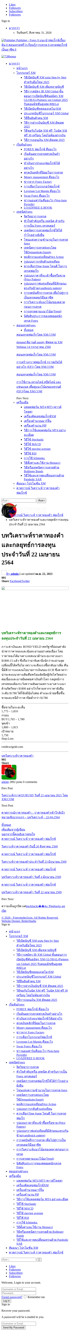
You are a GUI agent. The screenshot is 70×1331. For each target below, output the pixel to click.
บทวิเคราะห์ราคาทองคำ (17, 755)
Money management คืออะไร (41, 177)
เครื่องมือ (22, 402)
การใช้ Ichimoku (34, 458)
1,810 (14, 711)
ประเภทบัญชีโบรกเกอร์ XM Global (46, 113)
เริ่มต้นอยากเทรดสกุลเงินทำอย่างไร (39, 1013)
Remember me (36, 1297)
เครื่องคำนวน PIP (35, 425)
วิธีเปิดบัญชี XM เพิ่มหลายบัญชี (44, 86)
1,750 (4, 735)
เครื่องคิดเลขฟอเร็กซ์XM (40, 416)
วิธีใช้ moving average (37, 448)
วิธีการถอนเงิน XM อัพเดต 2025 (44, 140)
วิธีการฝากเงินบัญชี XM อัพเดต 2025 (39, 986)
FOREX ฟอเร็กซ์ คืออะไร (40, 149)
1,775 (4, 711)
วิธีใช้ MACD (32, 444)
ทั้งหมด (28, 330)
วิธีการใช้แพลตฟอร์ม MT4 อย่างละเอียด (42, 1199)
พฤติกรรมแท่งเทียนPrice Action (44, 257)
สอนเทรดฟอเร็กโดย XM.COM (36, 334)
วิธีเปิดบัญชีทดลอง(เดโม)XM (42, 108)
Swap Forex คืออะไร (37, 195)
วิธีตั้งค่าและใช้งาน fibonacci (42, 462)
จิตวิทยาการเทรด (35, 216)
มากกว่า (14, 28)
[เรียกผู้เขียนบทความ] (8, 778)
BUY (4, 719)
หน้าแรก (22, 68)
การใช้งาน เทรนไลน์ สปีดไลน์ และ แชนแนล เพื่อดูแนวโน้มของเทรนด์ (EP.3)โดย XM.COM (38, 386)
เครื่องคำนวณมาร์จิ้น (37, 421)
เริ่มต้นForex (24, 144)
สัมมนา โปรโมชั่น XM (31, 483)
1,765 (11, 719)
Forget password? (11, 1297)
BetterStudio (28, 921)
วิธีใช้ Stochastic (34, 439)
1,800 (4, 727)
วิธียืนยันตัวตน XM (36, 118)
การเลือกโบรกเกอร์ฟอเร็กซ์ (42, 186)
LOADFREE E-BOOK (38, 207)
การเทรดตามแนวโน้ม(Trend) (42, 311)
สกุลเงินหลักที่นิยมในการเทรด (43, 172)
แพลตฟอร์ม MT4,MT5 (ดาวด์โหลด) (39, 1180)
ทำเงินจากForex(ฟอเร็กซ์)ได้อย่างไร (39, 1018)
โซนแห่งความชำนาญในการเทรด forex (41, 1090)
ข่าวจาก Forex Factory (38, 181)
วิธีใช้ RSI (30, 453)
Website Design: (11, 921)
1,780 (21, 719)
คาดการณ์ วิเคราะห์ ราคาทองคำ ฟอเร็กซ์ (28, 838)
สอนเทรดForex (26, 325)
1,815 (14, 727)
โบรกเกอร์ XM (25, 72)
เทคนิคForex (24, 211)
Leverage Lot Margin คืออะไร (42, 191)
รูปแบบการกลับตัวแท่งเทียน (42, 261)
